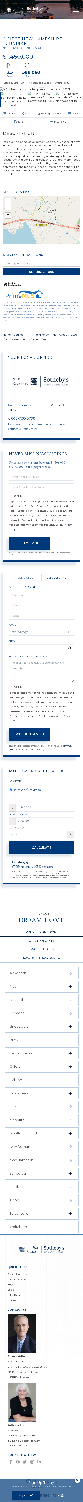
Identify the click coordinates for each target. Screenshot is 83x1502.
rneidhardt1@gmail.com (21, 1435)
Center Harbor (21, 1053)
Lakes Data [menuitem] (14, 1295)
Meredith (17, 1120)
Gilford (15, 1066)
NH (28, 334)
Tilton (14, 1200)
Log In (55, 1495)
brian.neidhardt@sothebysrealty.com (28, 1366)
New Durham (20, 1147)
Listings (18, 334)
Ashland (16, 1000)
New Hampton (21, 1160)
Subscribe (29, 543)
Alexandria (18, 973)
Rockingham (42, 334)
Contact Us (14, 429)
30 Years (19, 790)
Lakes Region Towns (41, 932)
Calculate (41, 848)
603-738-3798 (23, 418)
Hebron (16, 1080)
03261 (74, 334)
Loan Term (16, 781)
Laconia (16, 1106)
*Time (12, 640)
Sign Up (24, 1495)
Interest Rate (18, 827)
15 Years (35, 790)
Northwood (60, 334)
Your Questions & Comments (28, 656)
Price (12, 801)
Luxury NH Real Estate (41, 957)
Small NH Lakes (41, 949)
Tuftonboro (19, 1213)
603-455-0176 (15, 1430)
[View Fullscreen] (8, 215)
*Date (12, 624)
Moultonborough (24, 1133)
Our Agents (30, 429)
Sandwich (18, 1187)
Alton (14, 986)
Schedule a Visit (57, 577)
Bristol (15, 1040)
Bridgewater (20, 1026)
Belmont (17, 1013)
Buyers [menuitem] (11, 1284)
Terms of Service (29, 749)
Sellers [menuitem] (11, 1289)
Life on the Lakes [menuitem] (17, 1279)
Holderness (19, 1093)
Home (7, 334)
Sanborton (18, 1173)
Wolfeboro (18, 1227)
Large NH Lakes (41, 940)
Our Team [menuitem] (13, 1300)
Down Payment (19, 814)
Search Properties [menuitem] (17, 1274)
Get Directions (41, 271)
